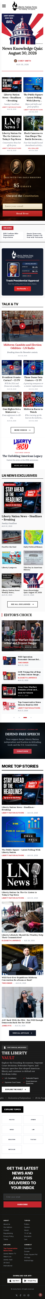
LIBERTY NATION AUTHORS (11, 107)
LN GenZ (6, 1263)
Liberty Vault (7, 1260)
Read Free (22, 213)
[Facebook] (20, 1295)
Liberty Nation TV (9, 1253)
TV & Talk (27, 1233)
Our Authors (7, 1227)
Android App (28, 1260)
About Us (6, 1224)
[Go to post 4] (31, 717)
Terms (5, 1239)
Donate (26, 1251)
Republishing (8, 1233)
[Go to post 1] (14, 717)
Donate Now (22, 751)
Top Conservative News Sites (10, 1249)
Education (27, 1236)
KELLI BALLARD (33, 148)
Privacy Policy (8, 1236)
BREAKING (7, 228)
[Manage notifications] (40, 1295)
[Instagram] (28, 1295)
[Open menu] (4, 6)
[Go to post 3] (25, 717)
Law (25, 1239)
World (26, 1230)
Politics (26, 1224)
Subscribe (22, 1204)
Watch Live (7, 1257)
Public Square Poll (30, 1254)
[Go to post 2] (19, 717)
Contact (6, 1230)
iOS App (27, 1257)
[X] (17, 1295)
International (7, 1266)
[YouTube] (24, 1295)
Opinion (27, 1227)
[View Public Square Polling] (22, 272)
